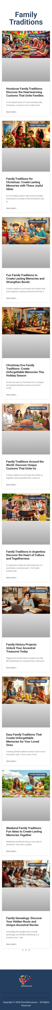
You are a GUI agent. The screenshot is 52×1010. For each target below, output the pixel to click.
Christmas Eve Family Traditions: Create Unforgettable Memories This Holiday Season (25, 370)
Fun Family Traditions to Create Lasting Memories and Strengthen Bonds (25, 279)
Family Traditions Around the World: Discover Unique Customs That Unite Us (25, 465)
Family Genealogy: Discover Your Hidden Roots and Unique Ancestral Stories (24, 921)
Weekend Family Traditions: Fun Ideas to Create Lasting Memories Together (24, 831)
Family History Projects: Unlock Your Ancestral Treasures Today (21, 648)
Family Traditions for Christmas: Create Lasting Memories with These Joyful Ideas (24, 184)
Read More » (11, 112)
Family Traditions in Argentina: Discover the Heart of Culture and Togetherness (26, 555)
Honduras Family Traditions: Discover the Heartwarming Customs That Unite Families (25, 92)
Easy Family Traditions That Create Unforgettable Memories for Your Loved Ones (24, 740)
